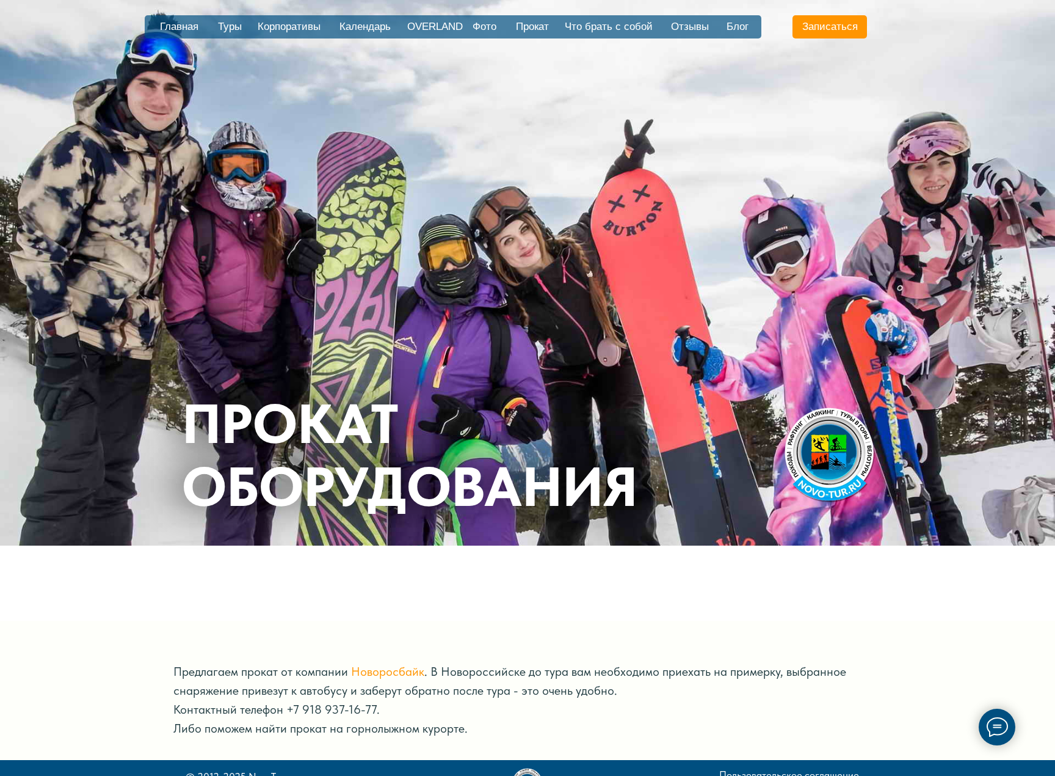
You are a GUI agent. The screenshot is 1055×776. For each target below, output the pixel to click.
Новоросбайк (387, 671)
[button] (829, 26)
